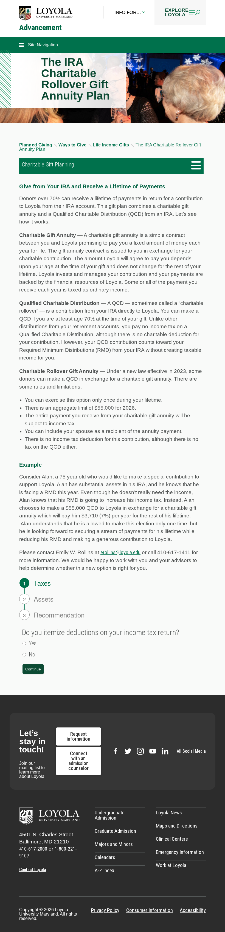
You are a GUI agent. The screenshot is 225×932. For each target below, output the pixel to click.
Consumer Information (149, 910)
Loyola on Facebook (115, 751)
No (32, 654)
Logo (45, 13)
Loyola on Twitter (128, 751)
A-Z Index (104, 870)
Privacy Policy (105, 910)
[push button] (33, 669)
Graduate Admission (115, 831)
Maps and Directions (177, 826)
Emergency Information (180, 852)
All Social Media (191, 751)
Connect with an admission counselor (78, 760)
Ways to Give (73, 145)
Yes (32, 643)
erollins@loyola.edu (120, 552)
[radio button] (24, 643)
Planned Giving (36, 145)
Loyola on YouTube (153, 751)
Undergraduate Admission (110, 815)
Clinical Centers (172, 839)
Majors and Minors (114, 844)
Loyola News (169, 812)
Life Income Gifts (111, 145)
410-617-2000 (33, 849)
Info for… (127, 12)
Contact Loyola (32, 869)
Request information (78, 736)
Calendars (105, 857)
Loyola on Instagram (140, 751)
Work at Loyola (171, 865)
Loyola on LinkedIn (165, 751)
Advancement (40, 27)
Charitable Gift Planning (48, 164)
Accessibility (193, 910)
